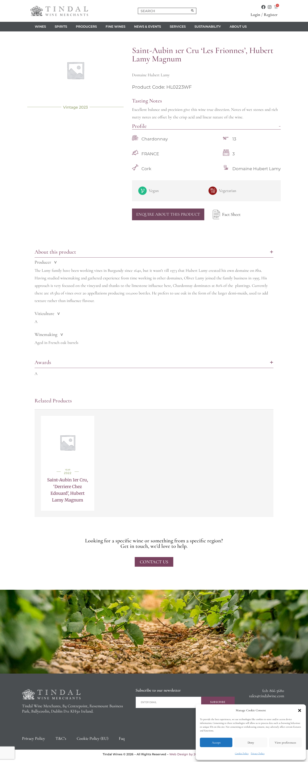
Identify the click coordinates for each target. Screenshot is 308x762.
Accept (216, 742)
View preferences (285, 742)
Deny (251, 742)
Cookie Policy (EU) (92, 738)
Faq (122, 738)
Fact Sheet (231, 214)
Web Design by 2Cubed (187, 754)
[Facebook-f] (263, 7)
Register (271, 14)
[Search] (192, 11)
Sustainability (207, 27)
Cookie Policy (242, 753)
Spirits (61, 27)
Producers (86, 27)
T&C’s (61, 738)
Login (255, 14)
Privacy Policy (258, 753)
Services (178, 27)
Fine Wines (115, 27)
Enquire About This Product (168, 214)
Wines (40, 27)
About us (238, 27)
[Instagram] (270, 7)
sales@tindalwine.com (266, 695)
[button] (300, 710)
